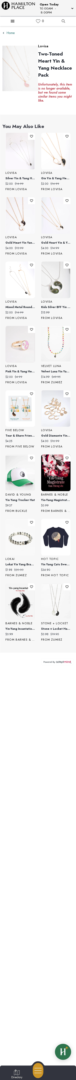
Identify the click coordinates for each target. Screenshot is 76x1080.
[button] (56, 8)
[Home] (20, 8)
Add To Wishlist (31, 136)
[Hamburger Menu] (12, 21)
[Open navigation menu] (38, 1070)
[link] (38, 21)
